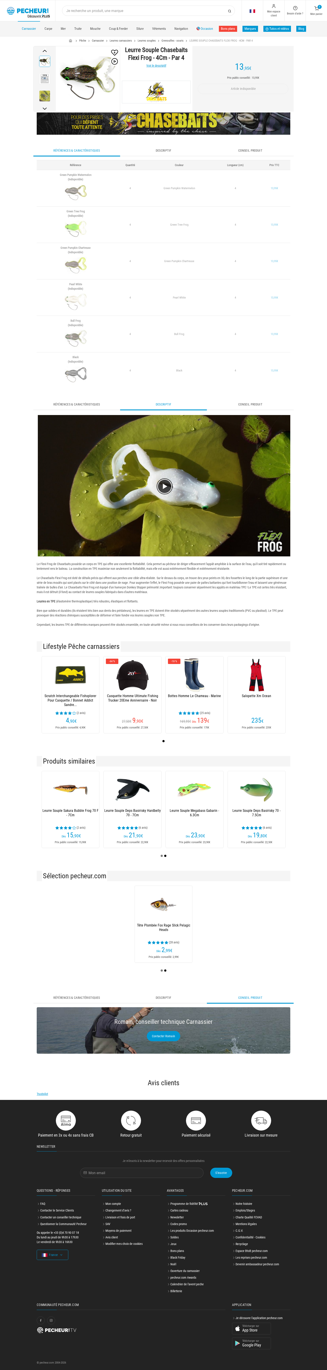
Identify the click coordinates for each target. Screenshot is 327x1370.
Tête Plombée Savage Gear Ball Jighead (194, 927)
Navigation (181, 29)
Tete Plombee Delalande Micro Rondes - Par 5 (132, 927)
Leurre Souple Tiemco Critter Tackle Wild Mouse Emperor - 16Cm (194, 812)
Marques (250, 29)
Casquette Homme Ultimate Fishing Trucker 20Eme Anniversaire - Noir (132, 698)
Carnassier (29, 29)
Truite (78, 29)
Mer (63, 29)
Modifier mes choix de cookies (124, 1244)
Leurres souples (147, 40)
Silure (140, 29)
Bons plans (228, 29)
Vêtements (159, 29)
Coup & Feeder (118, 29)
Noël (173, 1264)
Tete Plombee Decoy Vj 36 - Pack (256, 925)
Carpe (48, 29)
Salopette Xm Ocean (256, 696)
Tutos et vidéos (279, 29)
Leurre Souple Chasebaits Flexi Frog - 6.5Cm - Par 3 (70, 812)
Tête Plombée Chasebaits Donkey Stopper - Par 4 (70, 927)
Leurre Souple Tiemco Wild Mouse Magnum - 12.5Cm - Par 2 (256, 812)
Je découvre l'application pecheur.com (259, 1318)
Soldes (174, 1237)
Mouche (95, 29)
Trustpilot (42, 1094)
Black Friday (177, 1257)
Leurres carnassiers (121, 40)
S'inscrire (221, 1173)
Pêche (82, 40)
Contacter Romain (163, 1036)
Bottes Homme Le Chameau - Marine (194, 696)
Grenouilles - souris (172, 40)
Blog (301, 29)
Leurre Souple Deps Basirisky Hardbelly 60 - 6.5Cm (132, 812)
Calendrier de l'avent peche (187, 1284)
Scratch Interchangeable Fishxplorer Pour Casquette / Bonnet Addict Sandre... (70, 700)
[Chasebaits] (156, 92)
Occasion (206, 29)
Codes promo (178, 1224)
